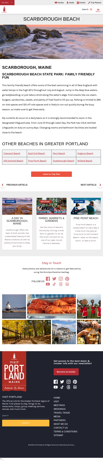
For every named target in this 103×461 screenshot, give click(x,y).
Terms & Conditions (65, 431)
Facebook (48, 278)
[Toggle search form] (91, 9)
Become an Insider (66, 371)
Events (82, 2)
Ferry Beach (59, 153)
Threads (60, 284)
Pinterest (67, 278)
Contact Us (61, 428)
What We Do (61, 424)
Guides (61, 2)
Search (25, 423)
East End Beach (36, 153)
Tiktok (54, 284)
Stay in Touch (51, 263)
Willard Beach (84, 160)
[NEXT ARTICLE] (100, 185)
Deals (71, 2)
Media (57, 416)
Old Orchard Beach (13, 160)
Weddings (60, 409)
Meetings (59, 405)
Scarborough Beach (63, 160)
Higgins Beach (85, 153)
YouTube (48, 284)
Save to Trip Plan (51, 174)
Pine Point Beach (37, 160)
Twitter (54, 278)
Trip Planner (96, 2)
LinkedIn (67, 284)
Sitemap (58, 435)
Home (57, 398)
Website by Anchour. (67, 445)
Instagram (60, 278)
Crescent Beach (11, 153)
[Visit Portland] (4, 9)
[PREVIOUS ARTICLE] (2, 185)
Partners (60, 420)
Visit (56, 401)
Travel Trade (62, 413)
